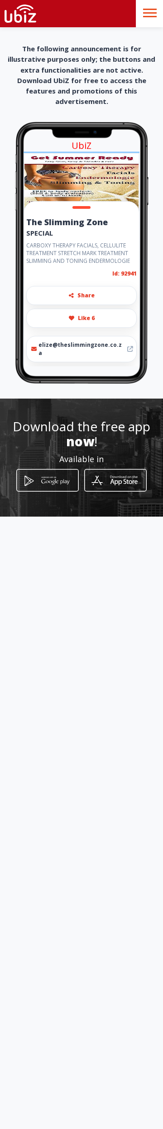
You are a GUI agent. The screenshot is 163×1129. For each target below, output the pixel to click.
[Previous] (32, 182)
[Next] (130, 182)
